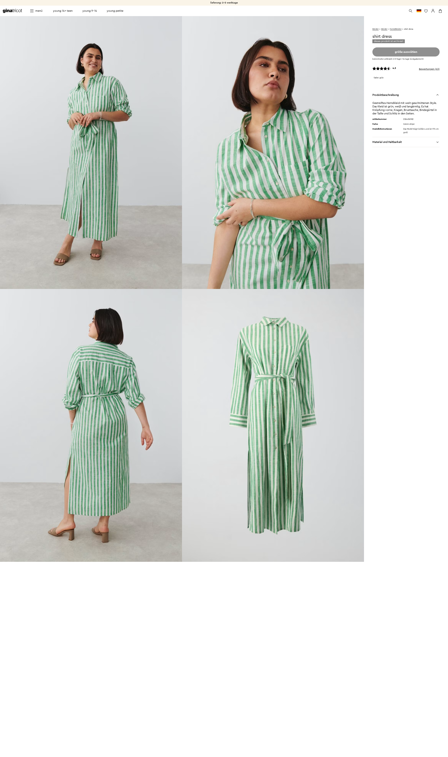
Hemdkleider (395, 29)
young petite (115, 10)
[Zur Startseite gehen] (12, 11)
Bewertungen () (429, 69)
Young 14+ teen (63, 10)
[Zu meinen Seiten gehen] (433, 11)
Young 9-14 (89, 10)
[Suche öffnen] (410, 11)
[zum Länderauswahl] (419, 11)
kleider (375, 29)
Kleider (384, 29)
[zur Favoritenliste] (426, 11)
